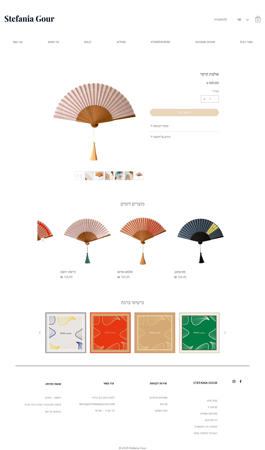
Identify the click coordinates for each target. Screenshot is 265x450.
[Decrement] (215, 99)
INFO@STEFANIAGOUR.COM (97, 404)
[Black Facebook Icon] (240, 381)
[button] (258, 19)
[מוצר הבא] (43, 240)
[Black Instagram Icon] (234, 381)
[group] (132, 247)
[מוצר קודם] (225, 332)
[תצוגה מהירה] (200, 240)
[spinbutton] (209, 99)
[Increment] (204, 99)
